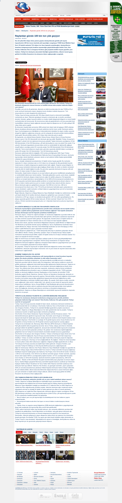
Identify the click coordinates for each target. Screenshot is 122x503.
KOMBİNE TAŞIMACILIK (66, 19)
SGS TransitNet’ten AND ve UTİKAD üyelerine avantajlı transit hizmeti (85, 177)
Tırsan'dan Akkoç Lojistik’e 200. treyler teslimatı (86, 188)
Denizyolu (19, 480)
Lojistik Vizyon (71, 480)
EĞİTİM (96, 23)
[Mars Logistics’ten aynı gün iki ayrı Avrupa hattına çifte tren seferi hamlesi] (101, 97)
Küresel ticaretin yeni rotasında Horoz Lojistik (86, 200)
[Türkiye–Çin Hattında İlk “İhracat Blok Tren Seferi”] (101, 85)
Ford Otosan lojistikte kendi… (43, 445)
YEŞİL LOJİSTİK (80, 19)
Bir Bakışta (20, 476)
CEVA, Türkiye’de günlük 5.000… (24, 461)
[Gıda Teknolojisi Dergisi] (75, 496)
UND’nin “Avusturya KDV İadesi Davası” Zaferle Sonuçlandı (86, 163)
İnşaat (51, 432)
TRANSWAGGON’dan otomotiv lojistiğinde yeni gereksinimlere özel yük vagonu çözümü (86, 79)
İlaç (51, 476)
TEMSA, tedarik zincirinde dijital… (24, 445)
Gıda (29, 432)
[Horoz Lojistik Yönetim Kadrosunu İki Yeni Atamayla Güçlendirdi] (101, 171)
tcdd (26, 65)
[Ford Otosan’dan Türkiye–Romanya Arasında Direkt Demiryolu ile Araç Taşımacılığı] (101, 128)
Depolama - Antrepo (22, 482)
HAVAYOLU (44, 19)
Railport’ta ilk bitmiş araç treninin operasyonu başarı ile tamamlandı (86, 121)
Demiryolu (24, 30)
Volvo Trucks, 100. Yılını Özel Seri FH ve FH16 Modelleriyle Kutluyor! (52, 26)
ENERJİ (42, 23)
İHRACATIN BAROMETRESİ (21, 23)
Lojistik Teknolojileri (72, 478)
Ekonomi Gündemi (38, 476)
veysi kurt (30, 65)
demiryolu (22, 65)
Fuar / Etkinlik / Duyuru (39, 480)
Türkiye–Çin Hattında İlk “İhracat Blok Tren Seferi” (86, 84)
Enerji (25, 432)
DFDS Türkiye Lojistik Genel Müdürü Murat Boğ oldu (85, 182)
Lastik (56, 432)
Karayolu (53, 480)
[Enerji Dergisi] (60, 496)
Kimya (46, 432)
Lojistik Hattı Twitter (99, 476)
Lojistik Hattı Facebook (100, 474)
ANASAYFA (18, 15)
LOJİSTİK (18, 19)
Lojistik (69, 476)
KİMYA (47, 23)
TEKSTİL (77, 23)
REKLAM (62, 15)
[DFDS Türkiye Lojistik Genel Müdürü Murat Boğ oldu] (101, 183)
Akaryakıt (35, 432)
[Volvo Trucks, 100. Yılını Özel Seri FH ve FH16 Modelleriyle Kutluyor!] (101, 158)
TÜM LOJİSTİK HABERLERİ (29, 15)
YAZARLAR (55, 15)
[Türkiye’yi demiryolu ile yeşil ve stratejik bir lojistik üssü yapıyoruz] (101, 134)
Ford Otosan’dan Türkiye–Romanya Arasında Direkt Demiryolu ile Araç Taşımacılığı (86, 128)
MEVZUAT (89, 23)
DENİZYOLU (53, 19)
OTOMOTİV (54, 23)
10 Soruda (20, 472)
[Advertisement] (91, 59)
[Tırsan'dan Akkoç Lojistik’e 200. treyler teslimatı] (101, 189)
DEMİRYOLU (35, 19)
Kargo (52, 482)
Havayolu (53, 472)
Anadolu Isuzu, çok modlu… (63, 461)
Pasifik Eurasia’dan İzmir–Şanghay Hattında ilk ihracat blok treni (85, 103)
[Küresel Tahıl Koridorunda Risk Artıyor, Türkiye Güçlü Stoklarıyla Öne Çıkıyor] (101, 146)
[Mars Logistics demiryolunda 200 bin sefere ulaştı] (101, 115)
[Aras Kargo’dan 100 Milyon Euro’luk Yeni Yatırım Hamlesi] (101, 195)
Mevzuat (69, 482)
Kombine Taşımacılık (72, 472)
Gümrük (36, 484)
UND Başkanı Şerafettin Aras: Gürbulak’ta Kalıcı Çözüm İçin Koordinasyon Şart (85, 152)
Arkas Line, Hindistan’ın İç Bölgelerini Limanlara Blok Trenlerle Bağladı (85, 91)
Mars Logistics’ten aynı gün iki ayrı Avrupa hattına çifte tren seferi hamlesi (85, 97)
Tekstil (41, 432)
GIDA (60, 23)
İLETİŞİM (69, 15)
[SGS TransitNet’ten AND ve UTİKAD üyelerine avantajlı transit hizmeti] (101, 177)
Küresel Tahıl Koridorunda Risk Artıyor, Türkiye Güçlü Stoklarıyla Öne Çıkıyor (86, 146)
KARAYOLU (26, 19)
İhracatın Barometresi (56, 474)
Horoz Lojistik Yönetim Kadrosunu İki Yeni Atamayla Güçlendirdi (85, 171)
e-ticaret (36, 472)
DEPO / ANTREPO (68, 23)
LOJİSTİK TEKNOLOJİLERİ (95, 19)
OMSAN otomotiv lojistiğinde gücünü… (63, 446)
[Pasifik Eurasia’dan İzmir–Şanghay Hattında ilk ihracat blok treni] (101, 103)
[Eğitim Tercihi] (45, 496)
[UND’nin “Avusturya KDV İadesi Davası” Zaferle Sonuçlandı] (101, 165)
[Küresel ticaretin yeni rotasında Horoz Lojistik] (101, 201)
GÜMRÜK (83, 23)
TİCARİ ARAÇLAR (34, 23)
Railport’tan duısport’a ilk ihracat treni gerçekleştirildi (86, 108)
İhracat (61, 432)
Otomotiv (19, 432)
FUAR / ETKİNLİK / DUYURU (44, 15)
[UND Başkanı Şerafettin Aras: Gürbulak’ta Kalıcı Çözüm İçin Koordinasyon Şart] (101, 152)
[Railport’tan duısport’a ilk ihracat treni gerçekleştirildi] (101, 109)
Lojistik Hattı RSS (98, 480)
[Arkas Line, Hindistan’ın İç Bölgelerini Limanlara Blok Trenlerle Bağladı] (101, 91)
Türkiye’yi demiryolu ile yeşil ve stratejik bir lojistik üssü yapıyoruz (86, 134)
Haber (18, 30)
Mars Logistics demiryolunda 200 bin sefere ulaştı (85, 114)
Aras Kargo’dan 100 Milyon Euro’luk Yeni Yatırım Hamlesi (85, 194)
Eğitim (35, 474)
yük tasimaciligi (37, 65)
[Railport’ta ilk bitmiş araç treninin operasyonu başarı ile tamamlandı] (101, 122)
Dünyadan (20, 484)
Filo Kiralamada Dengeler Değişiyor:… (42, 462)
